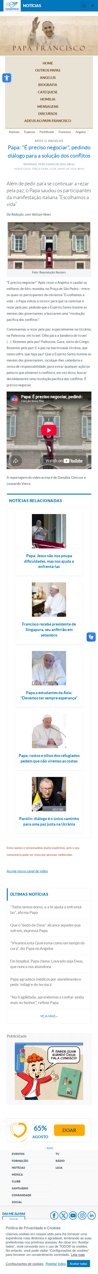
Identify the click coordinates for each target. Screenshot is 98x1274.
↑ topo (49, 1148)
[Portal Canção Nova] (12, 5)
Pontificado (46, 132)
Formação (20, 1160)
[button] (6, 77)
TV (57, 1153)
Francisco (65, 132)
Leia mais (78, 1254)
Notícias (14, 132)
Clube (16, 1181)
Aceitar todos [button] (78, 1263)
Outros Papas (47, 70)
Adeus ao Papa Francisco (47, 121)
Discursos (47, 114)
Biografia (47, 85)
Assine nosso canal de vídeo (27, 871)
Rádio (60, 1160)
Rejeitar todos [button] (56, 1264)
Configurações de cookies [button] (24, 1264)
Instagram (82, 1216)
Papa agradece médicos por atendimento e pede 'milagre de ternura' (45, 982)
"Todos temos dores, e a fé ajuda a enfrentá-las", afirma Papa (46, 910)
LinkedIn (91, 1216)
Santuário (20, 1188)
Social (17, 1202)
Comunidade (21, 1195)
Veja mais (49, 1016)
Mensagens (47, 106)
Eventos (18, 1153)
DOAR (14, 1219)
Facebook (54, 1216)
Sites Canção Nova (92, 6)
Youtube (73, 1216)
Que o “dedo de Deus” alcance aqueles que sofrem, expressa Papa (45, 928)
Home (48, 63)
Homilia (47, 99)
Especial (29, 132)
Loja (59, 1167)
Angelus (48, 78)
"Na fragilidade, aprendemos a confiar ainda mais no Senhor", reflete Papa (47, 1000)
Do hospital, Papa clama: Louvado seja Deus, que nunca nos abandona (46, 964)
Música (17, 1174)
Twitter (63, 1216)
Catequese (48, 92)
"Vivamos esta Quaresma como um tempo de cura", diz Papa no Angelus (47, 946)
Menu (84, 6)
